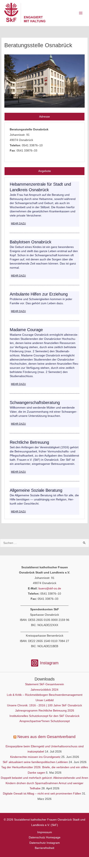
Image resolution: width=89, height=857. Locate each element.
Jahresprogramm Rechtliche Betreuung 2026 (44, 710)
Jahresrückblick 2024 (44, 689)
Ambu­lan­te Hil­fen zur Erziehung (39, 294)
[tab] (44, 116)
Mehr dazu (18, 223)
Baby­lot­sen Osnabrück (30, 242)
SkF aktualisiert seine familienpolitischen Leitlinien (35, 762)
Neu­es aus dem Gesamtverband (46, 736)
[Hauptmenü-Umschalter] (81, 13)
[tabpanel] (44, 142)
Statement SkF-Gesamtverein (44, 684)
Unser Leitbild (45, 700)
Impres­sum (44, 832)
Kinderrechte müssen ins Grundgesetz (35, 756)
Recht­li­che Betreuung (29, 442)
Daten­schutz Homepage (44, 837)
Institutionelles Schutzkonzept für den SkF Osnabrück (44, 716)
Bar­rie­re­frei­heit (44, 848)
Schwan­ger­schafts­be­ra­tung (35, 402)
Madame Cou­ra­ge (26, 329)
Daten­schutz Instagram (44, 842)
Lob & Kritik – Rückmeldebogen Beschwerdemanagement (44, 694)
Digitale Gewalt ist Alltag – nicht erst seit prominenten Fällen (42, 793)
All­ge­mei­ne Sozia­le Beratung (36, 490)
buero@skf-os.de (49, 588)
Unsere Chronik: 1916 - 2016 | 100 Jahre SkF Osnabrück (44, 705)
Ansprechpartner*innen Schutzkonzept (44, 721)
